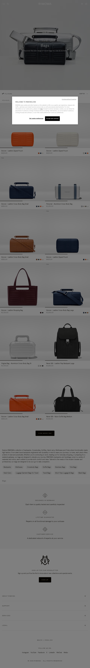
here (41, 109)
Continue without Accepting (69, 99)
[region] (45, 110)
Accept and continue (52, 118)
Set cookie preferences (36, 118)
